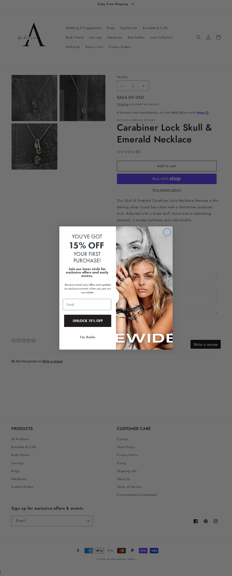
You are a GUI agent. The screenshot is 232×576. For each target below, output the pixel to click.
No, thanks (87, 337)
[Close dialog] (167, 232)
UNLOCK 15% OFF (88, 321)
